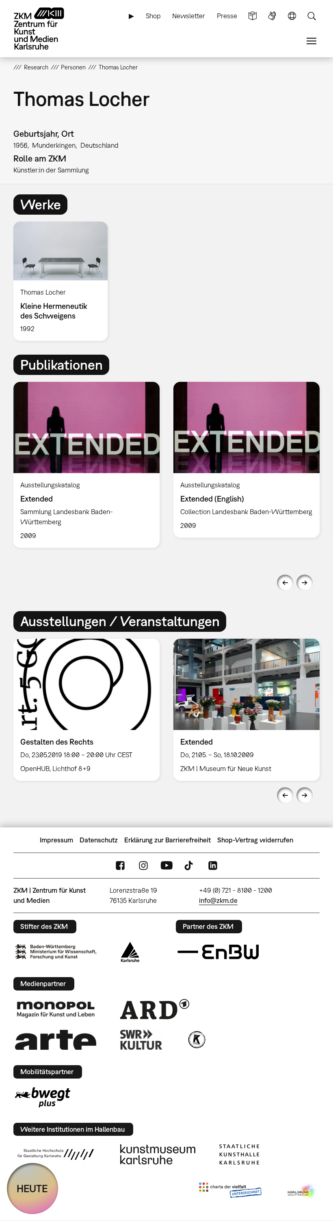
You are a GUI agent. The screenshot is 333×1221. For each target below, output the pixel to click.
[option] (64, 281)
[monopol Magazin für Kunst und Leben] (55, 1009)
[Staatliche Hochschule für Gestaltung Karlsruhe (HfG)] (55, 1154)
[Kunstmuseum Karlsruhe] (157, 1154)
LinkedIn (213, 866)
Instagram (143, 866)
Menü (311, 41)
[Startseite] (45, 28)
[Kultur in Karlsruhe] (196, 1039)
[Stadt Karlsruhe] (130, 952)
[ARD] (154, 1009)
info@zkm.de (218, 900)
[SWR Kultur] (141, 1039)
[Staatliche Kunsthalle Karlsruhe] (239, 1154)
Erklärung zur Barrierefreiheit (167, 840)
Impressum (56, 840)
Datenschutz (99, 840)
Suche (311, 16)
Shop (153, 16)
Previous (285, 583)
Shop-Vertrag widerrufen (255, 840)
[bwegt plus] (42, 1097)
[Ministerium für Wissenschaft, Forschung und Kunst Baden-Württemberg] (55, 951)
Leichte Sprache (252, 16)
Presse (227, 16)
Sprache (292, 16)
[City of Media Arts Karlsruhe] (302, 1192)
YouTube (166, 866)
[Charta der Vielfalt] (230, 1192)
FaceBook (120, 866)
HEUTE (32, 1188)
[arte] (55, 1040)
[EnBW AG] (218, 952)
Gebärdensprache (272, 16)
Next (304, 583)
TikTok (190, 866)
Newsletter (188, 16)
